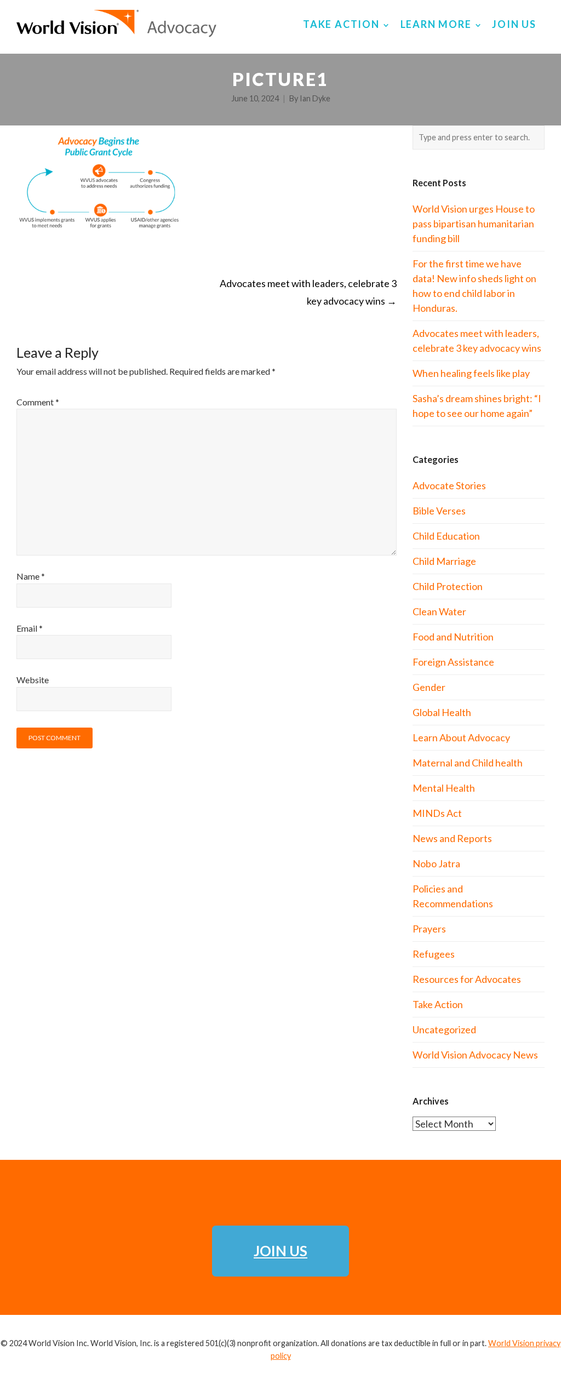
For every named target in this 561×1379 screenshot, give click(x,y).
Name (30, 576)
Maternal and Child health (468, 763)
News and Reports (452, 838)
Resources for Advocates (467, 979)
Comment (37, 402)
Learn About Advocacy (461, 737)
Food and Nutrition (453, 637)
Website (32, 679)
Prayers (429, 929)
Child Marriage (444, 561)
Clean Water (439, 611)
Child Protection (448, 586)
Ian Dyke (315, 98)
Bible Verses (439, 511)
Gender (429, 687)
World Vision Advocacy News (475, 1055)
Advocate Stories (449, 485)
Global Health (442, 712)
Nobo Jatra (436, 863)
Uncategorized (444, 1029)
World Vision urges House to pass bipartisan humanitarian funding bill (474, 223)
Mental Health (444, 788)
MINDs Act (437, 813)
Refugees (434, 954)
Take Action (438, 1004)
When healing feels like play (471, 373)
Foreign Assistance (453, 662)
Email (29, 628)
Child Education (446, 536)
